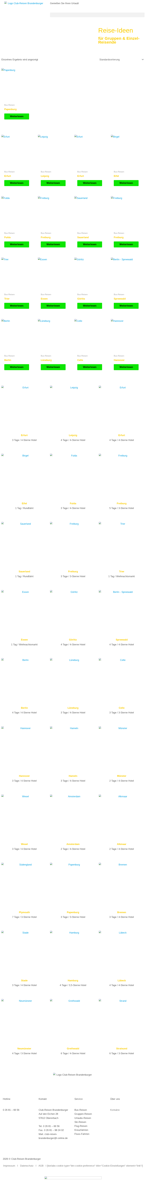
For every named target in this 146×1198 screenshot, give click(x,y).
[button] (97, 15)
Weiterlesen (16, 116)
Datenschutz (27, 1165)
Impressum (9, 1165)
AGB (40, 1165)
